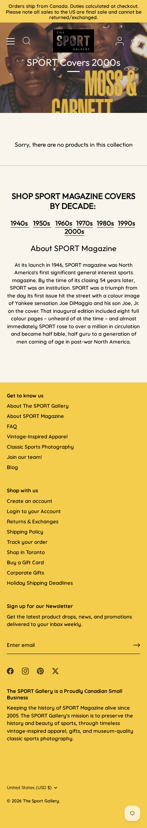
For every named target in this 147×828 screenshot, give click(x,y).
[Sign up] (136, 645)
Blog (12, 467)
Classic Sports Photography (40, 447)
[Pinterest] (40, 670)
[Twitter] (55, 670)
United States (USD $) (29, 787)
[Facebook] (10, 670)
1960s (63, 223)
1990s (126, 223)
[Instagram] (25, 670)
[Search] (26, 41)
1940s (20, 223)
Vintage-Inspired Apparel (37, 436)
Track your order (27, 542)
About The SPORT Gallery (38, 406)
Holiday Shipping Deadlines (40, 583)
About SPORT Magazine (35, 416)
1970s (84, 223)
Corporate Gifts (25, 572)
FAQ (12, 426)
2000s (74, 231)
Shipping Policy (25, 531)
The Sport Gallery (41, 800)
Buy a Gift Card (25, 562)
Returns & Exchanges (32, 521)
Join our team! (24, 457)
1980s (105, 223)
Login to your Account (34, 511)
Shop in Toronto (26, 552)
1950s (42, 223)
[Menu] (10, 41)
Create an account (29, 501)
